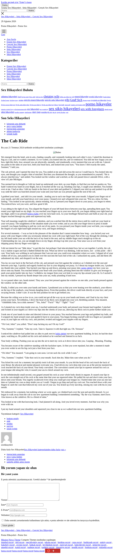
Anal (19, 97)
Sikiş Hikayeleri (14, 54)
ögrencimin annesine (16, 129)
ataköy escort (105, 542)
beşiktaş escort (64, 542)
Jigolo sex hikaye (35, 105)
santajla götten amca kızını (18, 462)
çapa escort (77, 542)
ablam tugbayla (13, 131)
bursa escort (6, 551)
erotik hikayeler (96, 97)
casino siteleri (87, 268)
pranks (10, 423)
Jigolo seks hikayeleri (22, 105)
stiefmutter (28, 112)
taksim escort (50, 542)
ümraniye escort (63, 547)
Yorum (4, 500)
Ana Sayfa (11, 39)
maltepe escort (33, 547)
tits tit (54, 112)
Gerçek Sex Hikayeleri (17, 44)
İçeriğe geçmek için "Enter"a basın (16, 2)
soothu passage (19, 112)
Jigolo (109, 100)
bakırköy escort (8, 545)
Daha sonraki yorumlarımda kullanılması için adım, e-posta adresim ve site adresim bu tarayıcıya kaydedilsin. (52, 520)
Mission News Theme (10, 540)
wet (67, 112)
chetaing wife (51, 96)
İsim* (3, 505)
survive (10, 426)
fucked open (5, 100)
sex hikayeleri (33, 109)
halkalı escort (35, 545)
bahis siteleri (60, 333)
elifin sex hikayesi (65, 97)
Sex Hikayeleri (13, 52)
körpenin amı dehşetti (16, 124)
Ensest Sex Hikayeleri (16, 42)
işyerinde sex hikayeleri (98, 100)
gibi (67, 100)
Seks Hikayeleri (14, 49)
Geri (3, 34)
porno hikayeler (99, 104)
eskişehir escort (105, 547)
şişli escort (19, 542)
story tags (36, 112)
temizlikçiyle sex (46, 112)
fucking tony (14, 100)
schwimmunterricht (20, 109)
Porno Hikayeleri (14, 47)
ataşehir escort (7, 547)
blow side (32, 97)
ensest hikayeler (81, 96)
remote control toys (7, 109)
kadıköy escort (48, 547)
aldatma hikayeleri (9, 96)
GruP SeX (76, 100)
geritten (21, 100)
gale (8, 421)
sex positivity (44, 109)
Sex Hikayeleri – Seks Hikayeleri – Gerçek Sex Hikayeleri (27, 16)
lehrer (56, 105)
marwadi (67, 105)
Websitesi (5, 515)
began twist (25, 97)
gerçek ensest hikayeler (34, 100)
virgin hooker (61, 112)
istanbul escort (7, 542)
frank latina (107, 97)
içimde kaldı (12, 134)
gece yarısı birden (14, 126)
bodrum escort (91, 547)
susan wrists (12, 428)
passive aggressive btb (78, 105)
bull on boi (39, 97)
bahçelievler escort (83, 545)
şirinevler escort (99, 545)
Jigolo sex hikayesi (48, 105)
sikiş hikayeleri (7, 112)
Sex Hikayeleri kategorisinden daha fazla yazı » (45, 449)
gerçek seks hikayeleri (54, 100)
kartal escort (20, 547)
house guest (87, 100)
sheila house (108, 109)
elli (73, 97)
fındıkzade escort (90, 542)
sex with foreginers (92, 109)
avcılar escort (22, 545)
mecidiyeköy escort (34, 542)
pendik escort (77, 547)
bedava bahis (33, 214)
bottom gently (13, 418)
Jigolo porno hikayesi (8, 105)
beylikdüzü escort (50, 545)
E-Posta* (5, 510)
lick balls (61, 105)
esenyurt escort (66, 545)
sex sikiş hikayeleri (64, 108)
